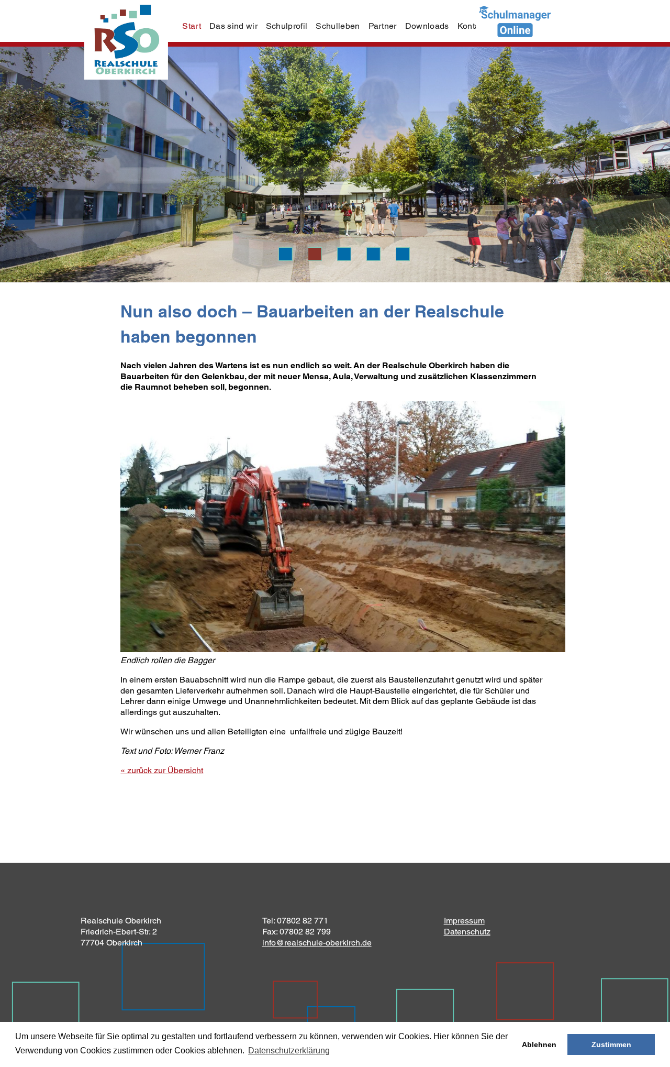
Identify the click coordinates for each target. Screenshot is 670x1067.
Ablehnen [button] (539, 1044)
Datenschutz (467, 932)
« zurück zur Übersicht (161, 770)
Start (191, 26)
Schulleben (338, 26)
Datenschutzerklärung (289, 1050)
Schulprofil (287, 26)
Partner (382, 26)
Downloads (427, 26)
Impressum (464, 921)
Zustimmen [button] (611, 1044)
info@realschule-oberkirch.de (317, 943)
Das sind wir (233, 26)
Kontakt (471, 26)
